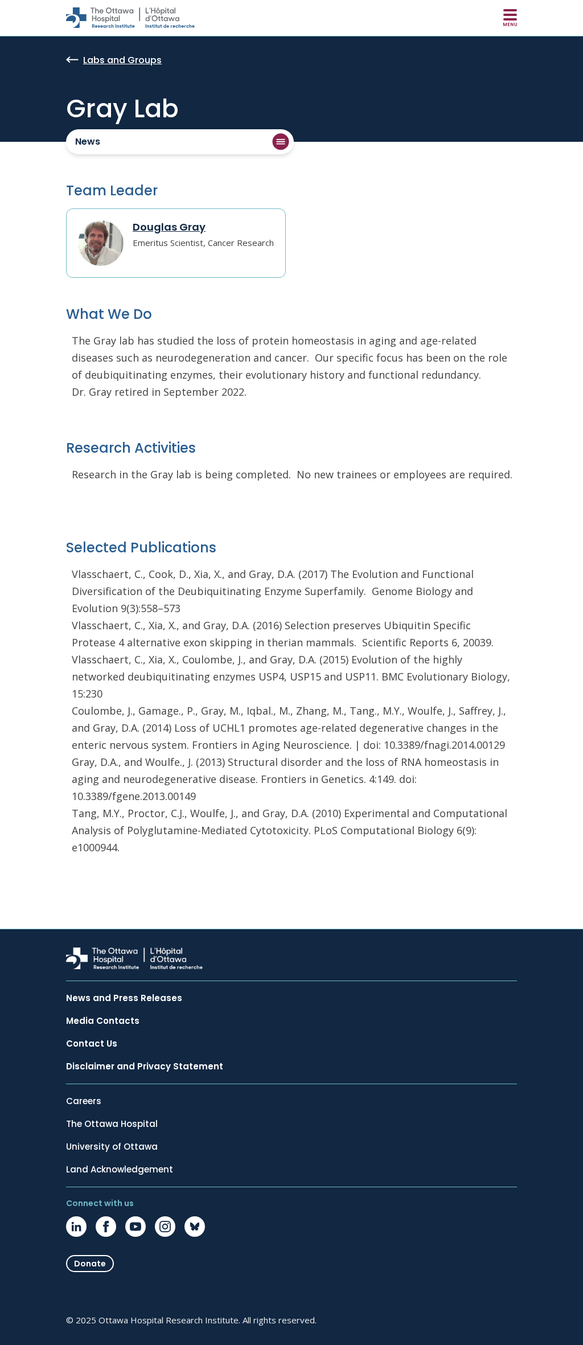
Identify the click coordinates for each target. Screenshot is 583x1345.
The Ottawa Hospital (112, 1124)
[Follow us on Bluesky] (194, 1226)
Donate (90, 1263)
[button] (180, 141)
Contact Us (91, 1043)
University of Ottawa (112, 1147)
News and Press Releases (124, 998)
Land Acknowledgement (119, 1169)
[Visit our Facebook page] (106, 1226)
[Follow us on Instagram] (165, 1226)
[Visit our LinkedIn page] (76, 1226)
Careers (83, 1101)
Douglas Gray (169, 227)
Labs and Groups (122, 61)
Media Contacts (102, 1021)
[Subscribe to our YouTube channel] (135, 1226)
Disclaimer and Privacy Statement (144, 1066)
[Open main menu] (510, 17)
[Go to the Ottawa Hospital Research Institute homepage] (130, 17)
